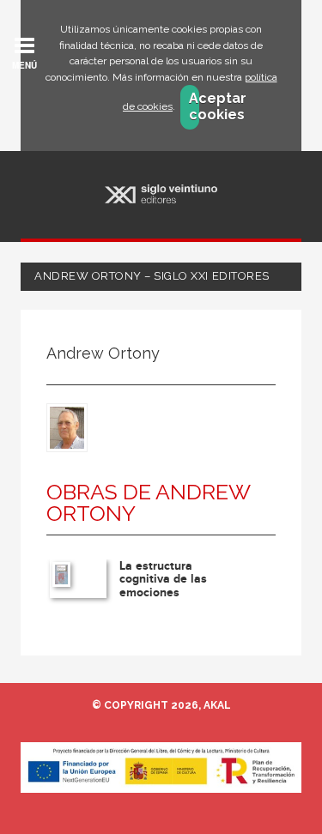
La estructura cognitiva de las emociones (163, 579)
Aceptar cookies (194, 106)
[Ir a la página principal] (161, 194)
